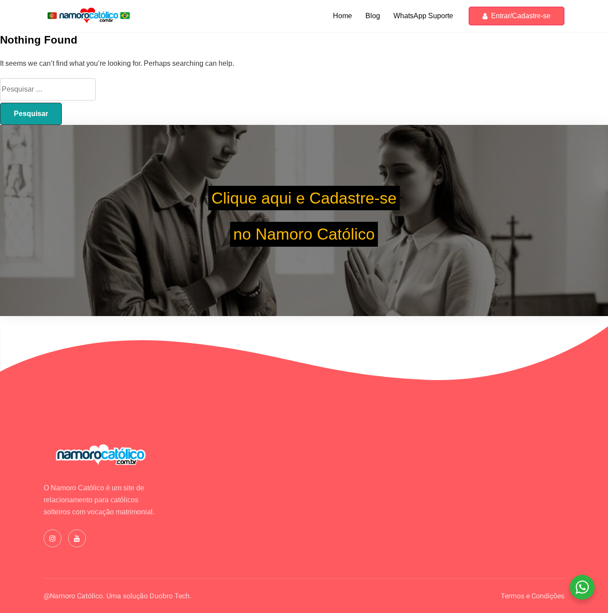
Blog (372, 16)
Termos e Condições (532, 596)
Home (342, 16)
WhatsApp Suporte (423, 16)
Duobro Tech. (170, 596)
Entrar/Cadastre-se (521, 16)
